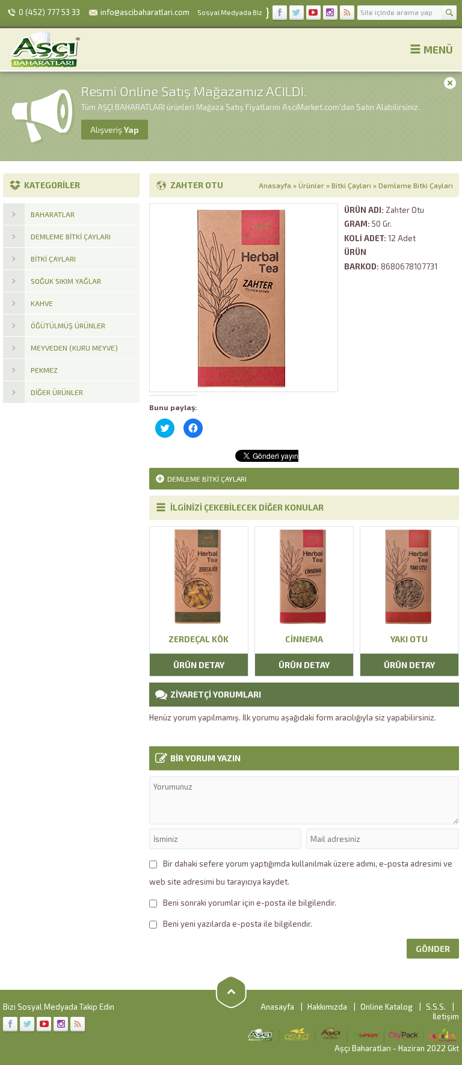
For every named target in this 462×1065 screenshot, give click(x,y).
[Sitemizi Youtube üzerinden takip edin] (313, 12)
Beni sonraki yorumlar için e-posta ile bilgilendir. (249, 902)
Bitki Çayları (351, 185)
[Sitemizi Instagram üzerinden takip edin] (330, 12)
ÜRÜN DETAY (198, 665)
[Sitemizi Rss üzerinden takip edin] (347, 12)
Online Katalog (386, 1006)
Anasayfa (275, 185)
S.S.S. (436, 1006)
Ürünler (311, 185)
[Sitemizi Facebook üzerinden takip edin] (280, 12)
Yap (114, 129)
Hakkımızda (327, 1006)
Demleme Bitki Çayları (415, 185)
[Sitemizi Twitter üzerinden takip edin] (296, 12)
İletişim (446, 1016)
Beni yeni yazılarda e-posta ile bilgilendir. (237, 923)
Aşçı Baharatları (362, 1048)
